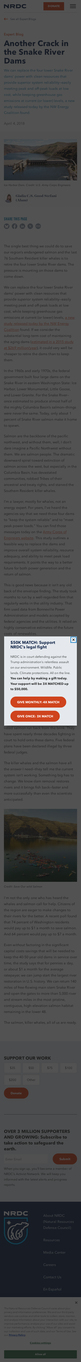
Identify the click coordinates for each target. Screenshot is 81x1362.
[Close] (73, 640)
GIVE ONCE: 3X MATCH (35, 716)
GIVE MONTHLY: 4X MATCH (38, 702)
